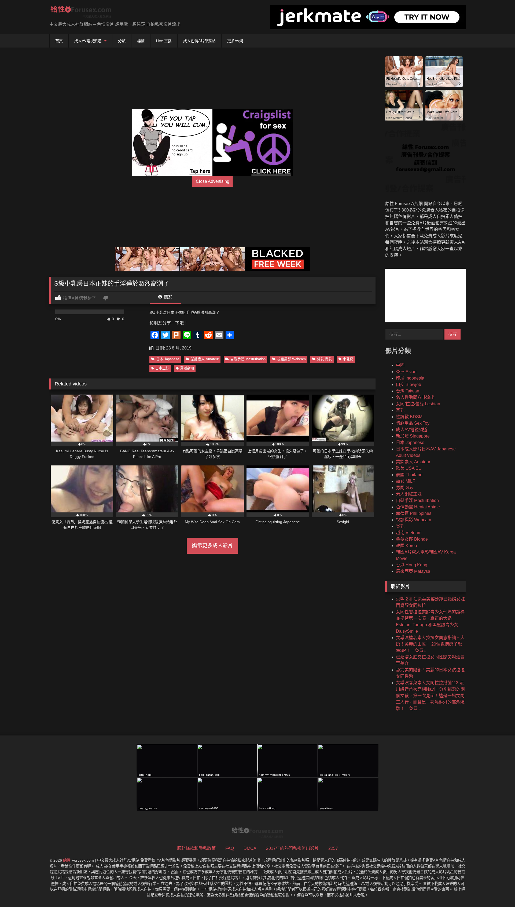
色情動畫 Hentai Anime (418, 507)
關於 (167, 296)
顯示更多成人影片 (212, 545)
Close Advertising (212, 181)
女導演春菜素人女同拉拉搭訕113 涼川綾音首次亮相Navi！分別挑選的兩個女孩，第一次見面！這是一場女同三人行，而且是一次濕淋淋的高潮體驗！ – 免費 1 (430, 695)
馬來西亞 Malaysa (413, 571)
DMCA (250, 848)
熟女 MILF (405, 481)
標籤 (141, 41)
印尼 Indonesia (410, 378)
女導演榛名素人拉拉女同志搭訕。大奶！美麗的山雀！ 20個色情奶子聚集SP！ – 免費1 (430, 644)
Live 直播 (164, 41)
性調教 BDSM (409, 416)
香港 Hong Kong (411, 565)
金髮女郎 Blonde (412, 539)
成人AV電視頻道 (87, 41)
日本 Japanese (167, 359)
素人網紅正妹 (409, 494)
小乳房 (348, 359)
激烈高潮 (187, 368)
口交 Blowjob (408, 384)
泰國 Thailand (409, 474)
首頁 (59, 41)
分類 (122, 41)
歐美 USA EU (409, 468)
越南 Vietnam (408, 532)
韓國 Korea (406, 545)
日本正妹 (162, 368)
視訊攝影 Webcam (291, 359)
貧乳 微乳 (324, 359)
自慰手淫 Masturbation (248, 359)
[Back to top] (498, 891)
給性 (67, 860)
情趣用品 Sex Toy (412, 423)
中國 (400, 365)
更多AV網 (235, 41)
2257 (333, 848)
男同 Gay (404, 487)
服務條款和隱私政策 (196, 848)
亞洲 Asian (406, 371)
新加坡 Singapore (413, 436)
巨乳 (400, 410)
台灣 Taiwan (407, 391)
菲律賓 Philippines (413, 513)
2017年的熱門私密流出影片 (292, 848)
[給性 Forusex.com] (80, 12)
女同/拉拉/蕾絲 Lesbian (418, 404)
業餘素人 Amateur (205, 359)
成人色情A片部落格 (199, 41)
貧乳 (400, 526)
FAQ (229, 848)
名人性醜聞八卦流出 (415, 397)
